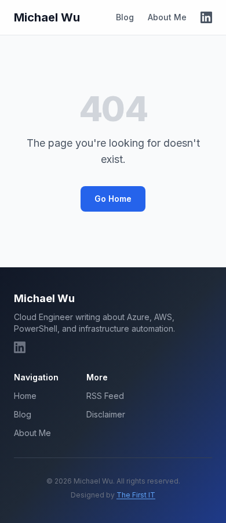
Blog (125, 17)
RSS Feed (105, 396)
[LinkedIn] (206, 17)
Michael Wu (47, 17)
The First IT (135, 495)
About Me (167, 17)
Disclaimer (105, 414)
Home (25, 396)
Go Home (113, 199)
